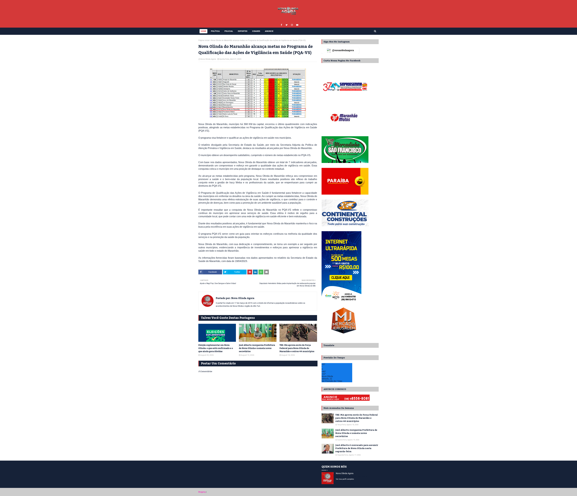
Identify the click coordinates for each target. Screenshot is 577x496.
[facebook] (281, 25)
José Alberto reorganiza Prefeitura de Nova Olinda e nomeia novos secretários (257, 348)
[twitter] (286, 25)
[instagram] (292, 25)
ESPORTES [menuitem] (242, 31)
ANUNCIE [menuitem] (269, 31)
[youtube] (297, 25)
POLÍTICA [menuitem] (215, 31)
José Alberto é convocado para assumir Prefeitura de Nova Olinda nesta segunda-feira (356, 448)
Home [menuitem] (203, 31)
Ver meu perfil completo (345, 479)
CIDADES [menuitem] (256, 31)
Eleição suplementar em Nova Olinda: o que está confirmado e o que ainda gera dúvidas (215, 348)
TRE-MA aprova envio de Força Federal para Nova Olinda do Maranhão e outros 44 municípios (296, 348)
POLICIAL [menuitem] (228, 31)
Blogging (202, 492)
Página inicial (203, 40)
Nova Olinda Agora (208, 59)
